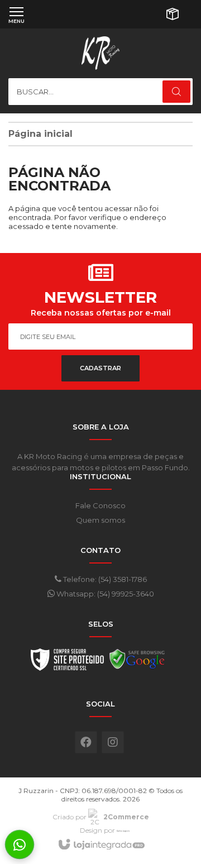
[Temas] (123, 830)
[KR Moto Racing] (100, 53)
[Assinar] (100, 368)
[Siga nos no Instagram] (113, 742)
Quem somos (100, 519)
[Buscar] (176, 91)
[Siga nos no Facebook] (86, 742)
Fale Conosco (100, 505)
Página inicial (40, 133)
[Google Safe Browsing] (137, 662)
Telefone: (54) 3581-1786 (104, 579)
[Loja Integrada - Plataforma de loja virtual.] (101, 845)
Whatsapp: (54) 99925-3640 (104, 593)
